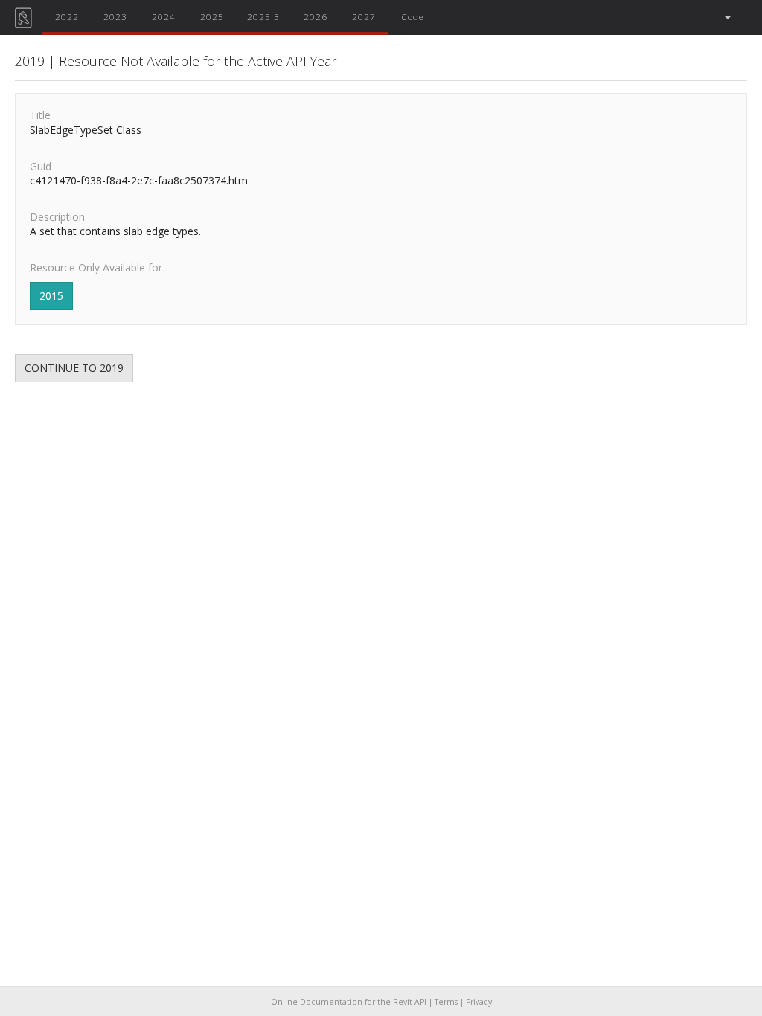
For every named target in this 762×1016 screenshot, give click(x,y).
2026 (315, 16)
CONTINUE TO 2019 (74, 368)
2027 (364, 16)
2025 (212, 16)
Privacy (479, 1002)
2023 (115, 16)
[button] (726, 17)
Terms (446, 1002)
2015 (51, 296)
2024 (164, 16)
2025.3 (263, 16)
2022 (67, 16)
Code (412, 16)
